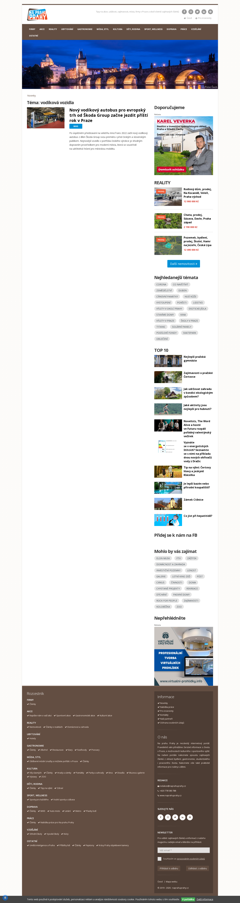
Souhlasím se (184, 858)
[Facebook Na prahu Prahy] (184, 11)
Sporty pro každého (39, 799)
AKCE (42, 29)
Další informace (205, 899)
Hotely (33, 738)
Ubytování (33, 734)
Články (33, 704)
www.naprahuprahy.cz (171, 795)
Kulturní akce (106, 715)
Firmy (30, 699)
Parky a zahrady (96, 772)
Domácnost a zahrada (78, 727)
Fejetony (90, 845)
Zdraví (60, 788)
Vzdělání (32, 829)
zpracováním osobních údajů (191, 858)
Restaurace (58, 749)
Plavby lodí (91, 811)
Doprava (32, 806)
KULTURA (117, 29)
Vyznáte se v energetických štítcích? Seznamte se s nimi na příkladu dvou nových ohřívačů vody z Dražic (198, 452)
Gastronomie (35, 745)
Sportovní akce (63, 715)
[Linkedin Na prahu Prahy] (203, 11)
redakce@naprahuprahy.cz (173, 786)
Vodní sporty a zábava (64, 799)
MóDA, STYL (103, 29)
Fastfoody (82, 749)
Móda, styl (34, 757)
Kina (111, 772)
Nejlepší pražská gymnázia (195, 358)
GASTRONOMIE (84, 29)
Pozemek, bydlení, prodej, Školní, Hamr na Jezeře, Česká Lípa (197, 241)
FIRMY (32, 29)
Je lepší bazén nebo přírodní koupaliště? (197, 485)
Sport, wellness (37, 795)
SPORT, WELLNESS (153, 29)
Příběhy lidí (64, 845)
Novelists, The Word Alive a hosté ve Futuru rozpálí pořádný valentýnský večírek (197, 428)
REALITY (53, 29)
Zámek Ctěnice (193, 499)
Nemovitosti (35, 727)
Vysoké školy (53, 834)
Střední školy (36, 834)
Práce (30, 818)
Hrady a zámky (64, 772)
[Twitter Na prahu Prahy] (197, 11)
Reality (31, 722)
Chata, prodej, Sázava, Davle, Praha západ (197, 218)
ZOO (43, 776)
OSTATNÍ (33, 35)
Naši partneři (166, 718)
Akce (30, 711)
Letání (68, 811)
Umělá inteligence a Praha (42, 845)
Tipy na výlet (46, 788)
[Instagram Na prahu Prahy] (190, 11)
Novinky (31, 95)
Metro (78, 811)
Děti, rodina (34, 783)
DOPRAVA (171, 29)
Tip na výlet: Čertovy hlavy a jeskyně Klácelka (197, 471)
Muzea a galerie (137, 772)
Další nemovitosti (183, 264)
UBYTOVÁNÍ (67, 29)
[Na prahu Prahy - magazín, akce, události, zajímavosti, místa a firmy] (37, 15)
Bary (70, 749)
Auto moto (55, 811)
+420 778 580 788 (168, 790)
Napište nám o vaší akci (41, 715)
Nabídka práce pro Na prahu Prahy (57, 822)
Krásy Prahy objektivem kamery (114, 845)
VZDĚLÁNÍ (196, 29)
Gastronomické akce (85, 715)
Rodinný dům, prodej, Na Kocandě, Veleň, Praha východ (198, 192)
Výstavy (33, 776)
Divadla (120, 772)
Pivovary (95, 749)
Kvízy (66, 834)
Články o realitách (54, 727)
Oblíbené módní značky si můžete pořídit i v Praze (54, 761)
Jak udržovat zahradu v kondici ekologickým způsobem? (198, 392)
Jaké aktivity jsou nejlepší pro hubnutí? (197, 407)
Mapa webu (171, 881)
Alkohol (44, 749)
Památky (80, 772)
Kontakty (164, 715)
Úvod (189, 18)
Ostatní (32, 841)
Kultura (32, 768)
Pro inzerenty (204, 18)
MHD (42, 811)
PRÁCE (184, 29)
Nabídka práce (167, 707)
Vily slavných (36, 772)
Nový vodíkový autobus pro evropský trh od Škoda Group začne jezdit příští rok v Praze (108, 115)
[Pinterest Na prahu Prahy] (210, 11)
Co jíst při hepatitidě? (198, 516)
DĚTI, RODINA (133, 29)
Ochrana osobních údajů (172, 722)
